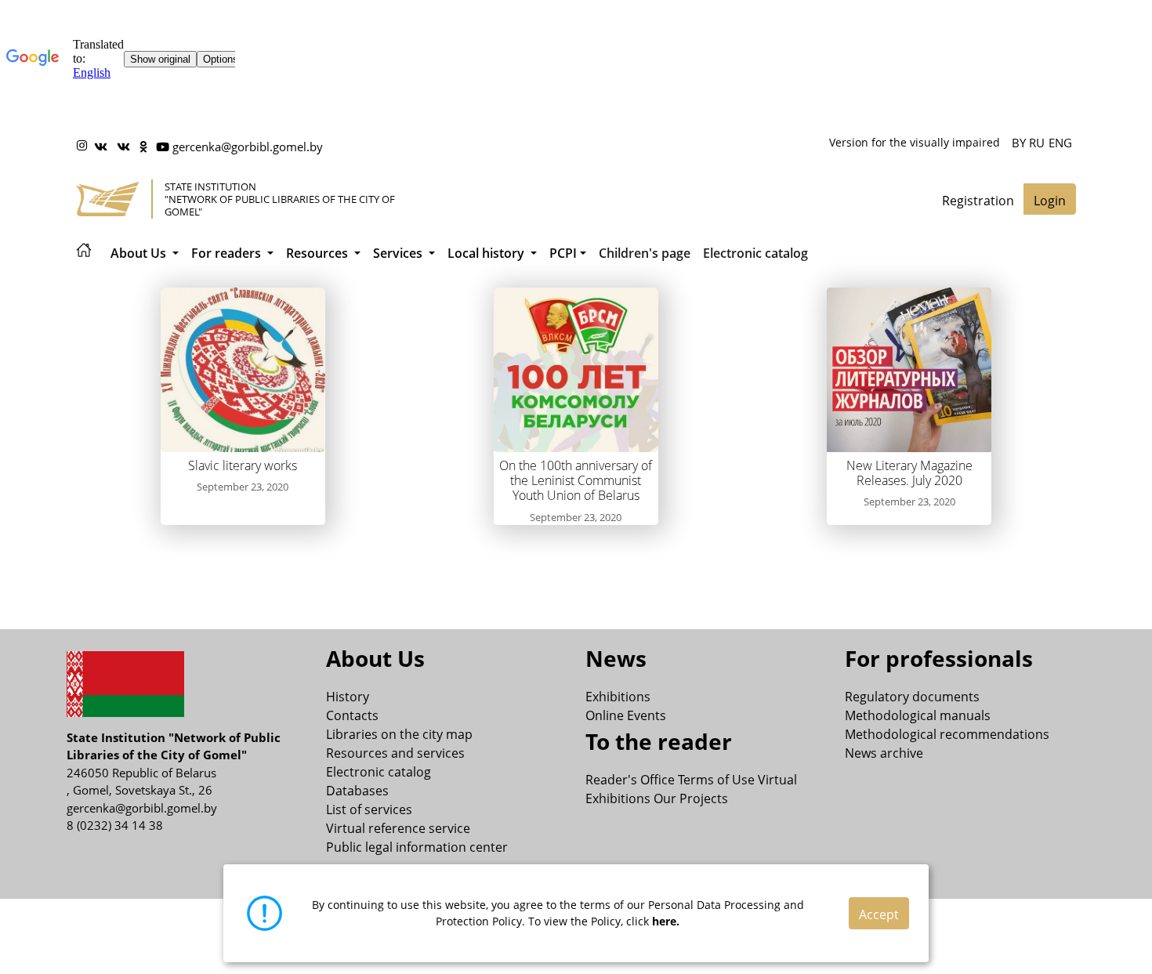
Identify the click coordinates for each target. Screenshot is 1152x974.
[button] (144, 253)
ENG (1060, 142)
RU (1037, 142)
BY (1019, 142)
